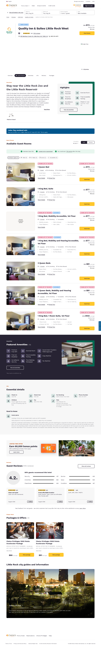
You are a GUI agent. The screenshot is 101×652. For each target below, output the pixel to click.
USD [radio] (84, 142)
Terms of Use (9, 643)
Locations (88, 1)
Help (93, 1)
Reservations (30, 635)
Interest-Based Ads (32, 643)
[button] (100, 326)
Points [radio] (90, 142)
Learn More (82, 508)
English (10, 1)
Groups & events (41, 5)
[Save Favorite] (19, 33)
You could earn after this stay (69, 151)
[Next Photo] (32, 172)
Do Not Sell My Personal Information (48, 643)
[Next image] (89, 353)
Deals (33, 5)
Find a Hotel (21, 635)
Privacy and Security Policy (20, 643)
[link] (16, 452)
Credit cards (51, 5)
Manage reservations (79, 1)
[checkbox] (13, 157)
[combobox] (25, 5)
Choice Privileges (41, 635)
